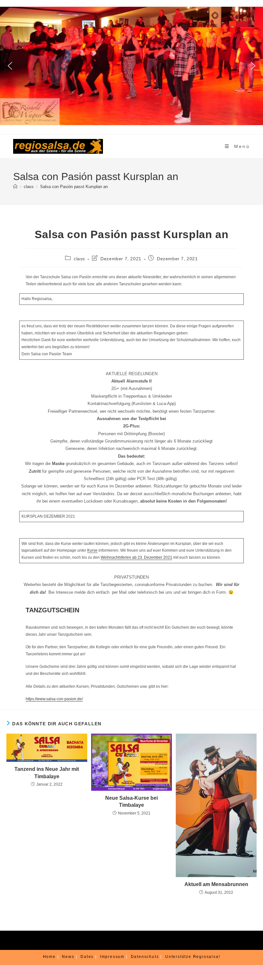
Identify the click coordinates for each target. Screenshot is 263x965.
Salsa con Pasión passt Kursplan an (74, 186)
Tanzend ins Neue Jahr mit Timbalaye (46, 772)
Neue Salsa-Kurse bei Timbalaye (131, 801)
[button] (10, 66)
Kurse (92, 550)
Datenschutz (145, 956)
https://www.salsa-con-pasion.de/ (54, 699)
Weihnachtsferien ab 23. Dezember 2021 (136, 557)
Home (49, 956)
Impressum (112, 956)
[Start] (15, 186)
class (79, 258)
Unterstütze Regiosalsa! (192, 956)
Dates (87, 956)
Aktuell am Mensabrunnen (216, 884)
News (68, 956)
